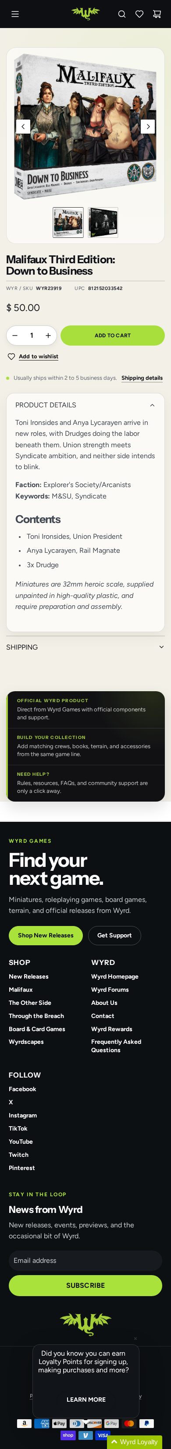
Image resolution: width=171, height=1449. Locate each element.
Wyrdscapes (26, 1042)
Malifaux (21, 989)
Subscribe (85, 1285)
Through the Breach (36, 1016)
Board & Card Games (37, 1029)
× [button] (135, 1338)
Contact (102, 1016)
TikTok (18, 1128)
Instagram (23, 1115)
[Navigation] (15, 14)
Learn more (86, 1399)
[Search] (122, 14)
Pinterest (22, 1168)
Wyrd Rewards (111, 1029)
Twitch (18, 1155)
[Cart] (157, 14)
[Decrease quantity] (15, 335)
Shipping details (142, 378)
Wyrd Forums (110, 989)
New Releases (29, 976)
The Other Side (30, 1003)
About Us (104, 1003)
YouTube (21, 1141)
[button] (23, 127)
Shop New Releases (46, 935)
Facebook (22, 1089)
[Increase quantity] (48, 335)
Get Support (114, 935)
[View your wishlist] (139, 14)
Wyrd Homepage (115, 976)
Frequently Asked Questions (116, 1046)
